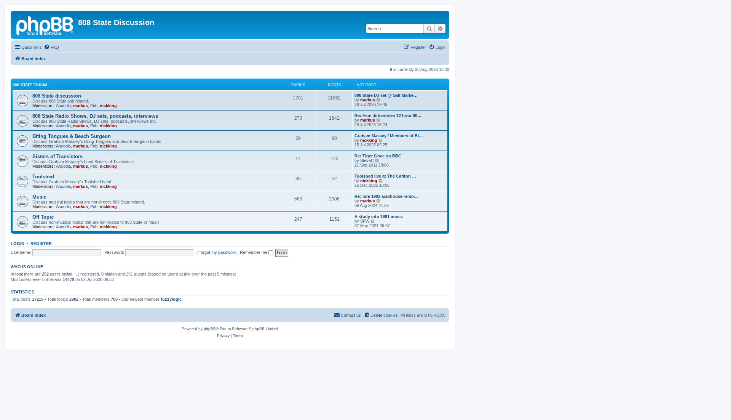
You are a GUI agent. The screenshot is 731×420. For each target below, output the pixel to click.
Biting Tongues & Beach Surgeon (71, 136)
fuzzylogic (171, 299)
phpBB (210, 329)
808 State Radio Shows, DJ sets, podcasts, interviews (95, 116)
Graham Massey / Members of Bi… (388, 135)
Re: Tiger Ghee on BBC (377, 156)
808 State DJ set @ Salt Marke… (386, 95)
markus (80, 105)
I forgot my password (216, 252)
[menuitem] (51, 47)
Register (41, 243)
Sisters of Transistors (57, 156)
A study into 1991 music (378, 216)
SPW (364, 221)
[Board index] (45, 25)
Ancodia (63, 105)
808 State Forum (30, 85)
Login (17, 243)
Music (39, 197)
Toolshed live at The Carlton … (385, 176)
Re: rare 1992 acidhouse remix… (386, 196)
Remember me (254, 252)
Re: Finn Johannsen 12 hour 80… (387, 115)
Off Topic (43, 217)
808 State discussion (56, 96)
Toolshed (43, 177)
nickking (108, 105)
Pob (93, 105)
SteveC (367, 160)
